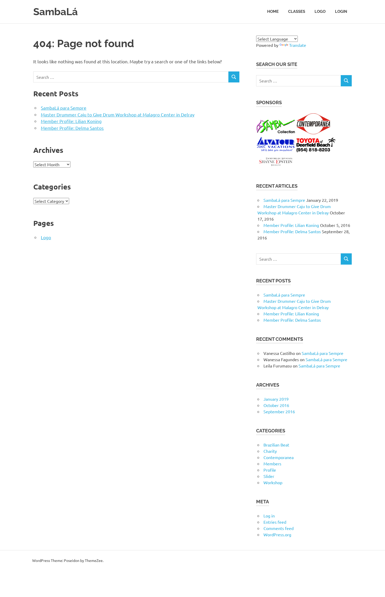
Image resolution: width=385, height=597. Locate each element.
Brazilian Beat (276, 444)
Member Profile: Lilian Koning (71, 121)
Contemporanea (278, 457)
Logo (320, 11)
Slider (268, 476)
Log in (269, 515)
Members (272, 463)
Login (341, 11)
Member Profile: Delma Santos (72, 128)
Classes (296, 11)
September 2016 (279, 411)
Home (273, 11)
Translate (297, 45)
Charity (270, 451)
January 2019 (276, 398)
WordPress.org (277, 534)
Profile (269, 469)
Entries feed (274, 522)
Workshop (272, 482)
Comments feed (278, 528)
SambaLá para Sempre (63, 107)
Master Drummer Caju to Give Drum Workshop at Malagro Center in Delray (117, 114)
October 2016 (276, 405)
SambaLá (55, 12)
